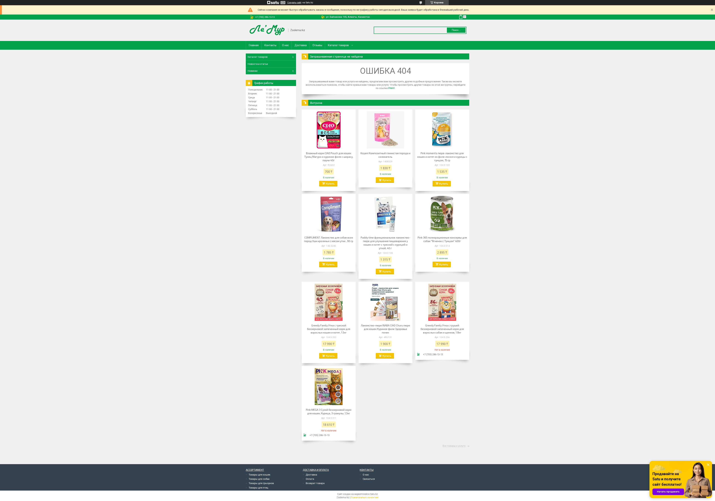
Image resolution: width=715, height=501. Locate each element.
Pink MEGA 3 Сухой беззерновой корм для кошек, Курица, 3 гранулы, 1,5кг (328, 411)
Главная (254, 45)
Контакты (270, 45)
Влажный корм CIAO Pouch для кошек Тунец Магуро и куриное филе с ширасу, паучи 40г (328, 157)
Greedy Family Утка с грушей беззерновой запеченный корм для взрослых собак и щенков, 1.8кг (442, 329)
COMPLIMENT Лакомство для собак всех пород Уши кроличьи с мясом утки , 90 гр (328, 239)
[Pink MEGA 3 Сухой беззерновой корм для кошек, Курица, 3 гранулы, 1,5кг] (329, 386)
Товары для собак (259, 479)
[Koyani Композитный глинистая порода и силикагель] (385, 130)
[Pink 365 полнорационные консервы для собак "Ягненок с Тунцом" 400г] (442, 214)
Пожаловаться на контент (365, 497)
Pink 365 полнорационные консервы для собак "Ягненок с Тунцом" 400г (442, 239)
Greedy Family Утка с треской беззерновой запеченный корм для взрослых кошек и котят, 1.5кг (328, 329)
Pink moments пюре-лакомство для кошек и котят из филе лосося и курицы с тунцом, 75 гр (442, 157)
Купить (330, 183)
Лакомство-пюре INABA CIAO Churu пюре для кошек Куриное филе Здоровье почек (385, 329)
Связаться (369, 479)
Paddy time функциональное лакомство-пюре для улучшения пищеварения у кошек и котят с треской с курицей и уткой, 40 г (385, 243)
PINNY (391, 88)
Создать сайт (294, 2)
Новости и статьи (258, 64)
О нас (285, 45)
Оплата (310, 479)
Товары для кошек (259, 474)
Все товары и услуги (454, 446)
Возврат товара (315, 483)
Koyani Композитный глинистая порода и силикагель (385, 155)
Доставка (301, 45)
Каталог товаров (338, 45)
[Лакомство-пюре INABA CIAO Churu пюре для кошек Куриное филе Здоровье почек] (385, 302)
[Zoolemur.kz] (267, 30)
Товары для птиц (258, 487)
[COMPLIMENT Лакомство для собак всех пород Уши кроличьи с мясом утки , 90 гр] (329, 214)
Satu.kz (374, 494)
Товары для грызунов (261, 483)
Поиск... (456, 30)
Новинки (253, 70)
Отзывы (317, 45)
